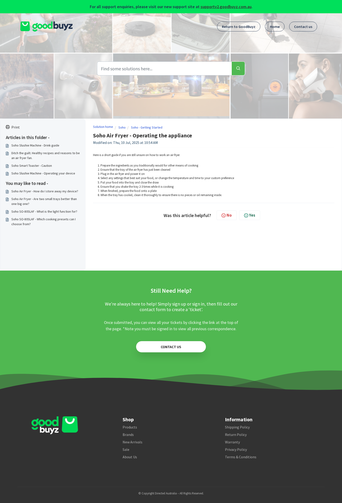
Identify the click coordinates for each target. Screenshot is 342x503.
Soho (122, 127)
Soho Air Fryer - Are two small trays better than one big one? (44, 201)
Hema (166, 88)
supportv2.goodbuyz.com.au (226, 6)
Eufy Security (140, 88)
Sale (126, 449)
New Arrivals (132, 442)
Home (275, 26)
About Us (130, 457)
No (229, 215)
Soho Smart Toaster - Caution (31, 165)
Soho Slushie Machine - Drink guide (35, 145)
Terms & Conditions (240, 457)
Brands (128, 434)
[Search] (238, 68)
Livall (185, 88)
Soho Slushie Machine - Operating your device (43, 173)
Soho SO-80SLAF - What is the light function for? (44, 211)
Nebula (206, 88)
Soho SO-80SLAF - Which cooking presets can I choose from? (43, 221)
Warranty (232, 442)
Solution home (103, 127)
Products (130, 427)
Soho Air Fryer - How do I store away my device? (44, 191)
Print (15, 127)
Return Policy (236, 434)
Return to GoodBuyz (238, 26)
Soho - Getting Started (146, 127)
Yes (252, 215)
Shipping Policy (237, 427)
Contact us (303, 26)
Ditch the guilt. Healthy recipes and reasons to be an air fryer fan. (45, 155)
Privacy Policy (236, 449)
